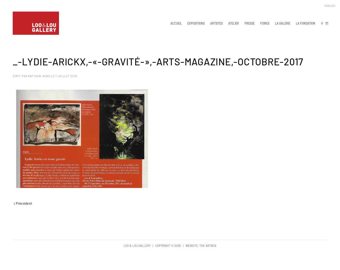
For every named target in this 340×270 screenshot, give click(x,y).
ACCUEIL (176, 23)
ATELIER (233, 23)
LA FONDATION (305, 23)
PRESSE (249, 23)
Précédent (23, 203)
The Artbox (207, 246)
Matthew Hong (39, 76)
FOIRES (264, 23)
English (330, 5)
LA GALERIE (282, 23)
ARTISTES (216, 23)
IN (326, 23)
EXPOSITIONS (196, 23)
